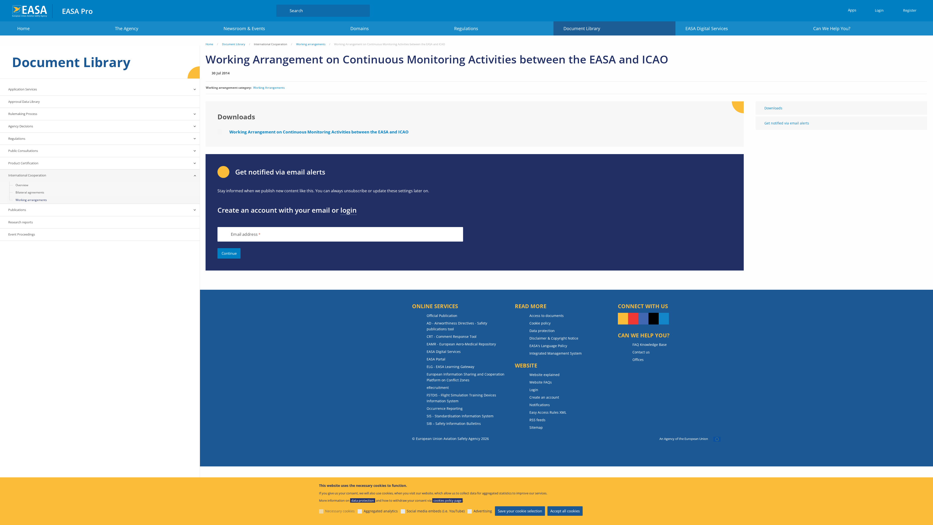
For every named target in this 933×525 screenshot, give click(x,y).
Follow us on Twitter (653, 318)
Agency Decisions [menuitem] (20, 126)
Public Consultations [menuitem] (23, 151)
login (348, 210)
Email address (244, 234)
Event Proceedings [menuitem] (21, 234)
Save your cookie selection (520, 510)
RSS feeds (537, 420)
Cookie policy (540, 323)
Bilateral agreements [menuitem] (30, 192)
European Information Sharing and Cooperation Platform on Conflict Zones (465, 377)
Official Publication (442, 315)
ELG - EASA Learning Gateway (450, 366)
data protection (362, 500)
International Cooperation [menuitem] (27, 175)
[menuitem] (877, 11)
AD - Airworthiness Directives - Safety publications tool (457, 326)
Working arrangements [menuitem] (31, 200)
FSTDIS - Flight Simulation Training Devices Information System (461, 398)
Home (23, 28)
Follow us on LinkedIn (664, 318)
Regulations (466, 28)
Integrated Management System (555, 353)
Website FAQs (540, 382)
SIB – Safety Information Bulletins (454, 423)
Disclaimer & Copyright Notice (553, 338)
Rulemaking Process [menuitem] (22, 114)
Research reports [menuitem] (20, 222)
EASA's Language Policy (548, 345)
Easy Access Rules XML (547, 412)
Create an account (544, 397)
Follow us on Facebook (643, 318)
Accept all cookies (565, 510)
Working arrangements (310, 44)
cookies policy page (447, 500)
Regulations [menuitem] (16, 138)
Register (909, 10)
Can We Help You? (831, 28)
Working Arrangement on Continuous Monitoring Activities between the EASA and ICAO (319, 132)
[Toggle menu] (195, 89)
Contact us (641, 352)
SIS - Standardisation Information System (460, 416)
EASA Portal (436, 359)
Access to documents (546, 315)
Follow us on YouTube (633, 318)
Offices (638, 359)
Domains (359, 28)
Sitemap (536, 427)
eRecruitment (438, 387)
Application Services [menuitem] (22, 89)
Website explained (544, 374)
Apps (852, 10)
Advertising (483, 511)
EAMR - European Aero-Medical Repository (461, 344)
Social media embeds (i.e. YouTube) (436, 511)
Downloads (773, 108)
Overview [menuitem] (22, 185)
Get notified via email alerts (786, 123)
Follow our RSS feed (623, 318)
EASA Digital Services (706, 28)
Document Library (581, 28)
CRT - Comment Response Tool (451, 336)
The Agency (126, 28)
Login (879, 10)
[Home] (30, 10)
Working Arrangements (269, 87)
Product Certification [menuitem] (23, 163)
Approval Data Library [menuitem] (24, 101)
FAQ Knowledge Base (649, 344)
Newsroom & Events (244, 28)
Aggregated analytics (381, 511)
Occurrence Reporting (445, 408)
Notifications (539, 404)
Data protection (542, 330)
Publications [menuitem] (17, 210)
